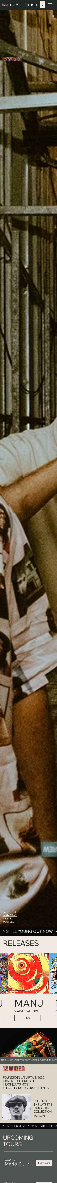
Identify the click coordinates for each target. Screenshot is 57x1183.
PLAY (27, 1017)
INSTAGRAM (10, 915)
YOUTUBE (8, 921)
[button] (15, 1164)
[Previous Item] (13, 973)
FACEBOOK (9, 912)
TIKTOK (7, 918)
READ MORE (39, 1116)
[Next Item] (43, 973)
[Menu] (50, 5)
